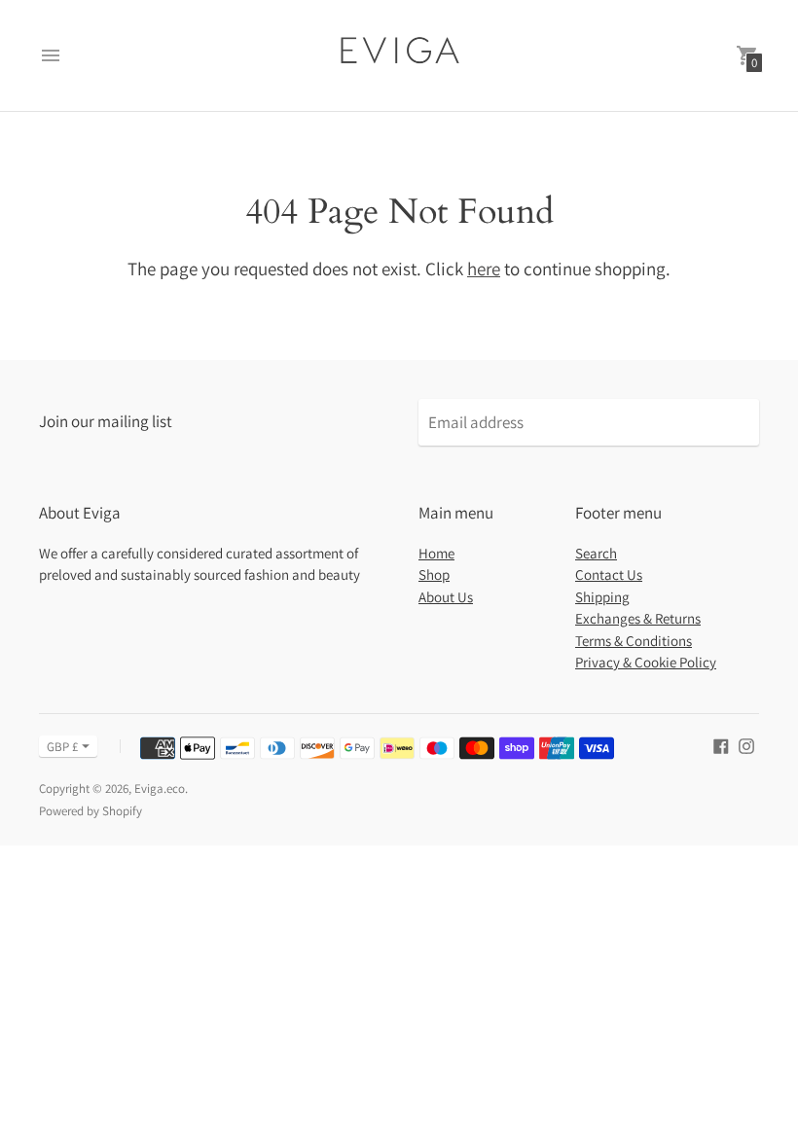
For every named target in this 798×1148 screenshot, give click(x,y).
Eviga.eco (159, 788)
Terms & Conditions (633, 640)
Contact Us (608, 574)
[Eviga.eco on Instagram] (746, 745)
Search (596, 553)
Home (436, 553)
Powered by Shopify (90, 811)
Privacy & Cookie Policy (645, 662)
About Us (445, 597)
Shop (434, 574)
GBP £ (62, 746)
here (483, 268)
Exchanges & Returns (638, 618)
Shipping (602, 597)
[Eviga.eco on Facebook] (721, 745)
